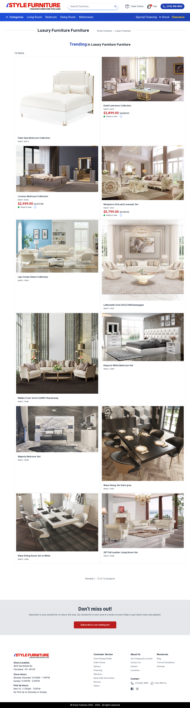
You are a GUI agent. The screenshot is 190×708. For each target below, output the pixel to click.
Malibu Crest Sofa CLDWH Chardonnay (38, 398)
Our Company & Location (142, 659)
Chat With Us (160, 683)
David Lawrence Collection (117, 105)
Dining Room (68, 17)
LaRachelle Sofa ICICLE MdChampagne (123, 305)
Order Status (99, 662)
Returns (97, 682)
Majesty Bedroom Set (29, 456)
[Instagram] (137, 689)
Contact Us (136, 662)
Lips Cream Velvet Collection (33, 277)
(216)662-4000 (141, 683)
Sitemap (161, 666)
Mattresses (86, 17)
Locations (135, 670)
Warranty (98, 674)
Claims (97, 686)
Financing (98, 670)
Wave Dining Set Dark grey (117, 485)
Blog (159, 659)
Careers (134, 666)
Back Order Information (104, 678)
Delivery (97, 666)
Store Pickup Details (103, 659)
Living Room (34, 17)
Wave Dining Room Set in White (34, 555)
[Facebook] (132, 689)
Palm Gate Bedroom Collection (34, 138)
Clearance (178, 17)
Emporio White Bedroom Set (118, 365)
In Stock (164, 17)
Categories (16, 17)
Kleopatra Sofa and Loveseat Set (120, 204)
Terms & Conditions (166, 662)
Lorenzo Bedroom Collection (33, 196)
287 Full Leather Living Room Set (120, 552)
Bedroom (51, 17)
